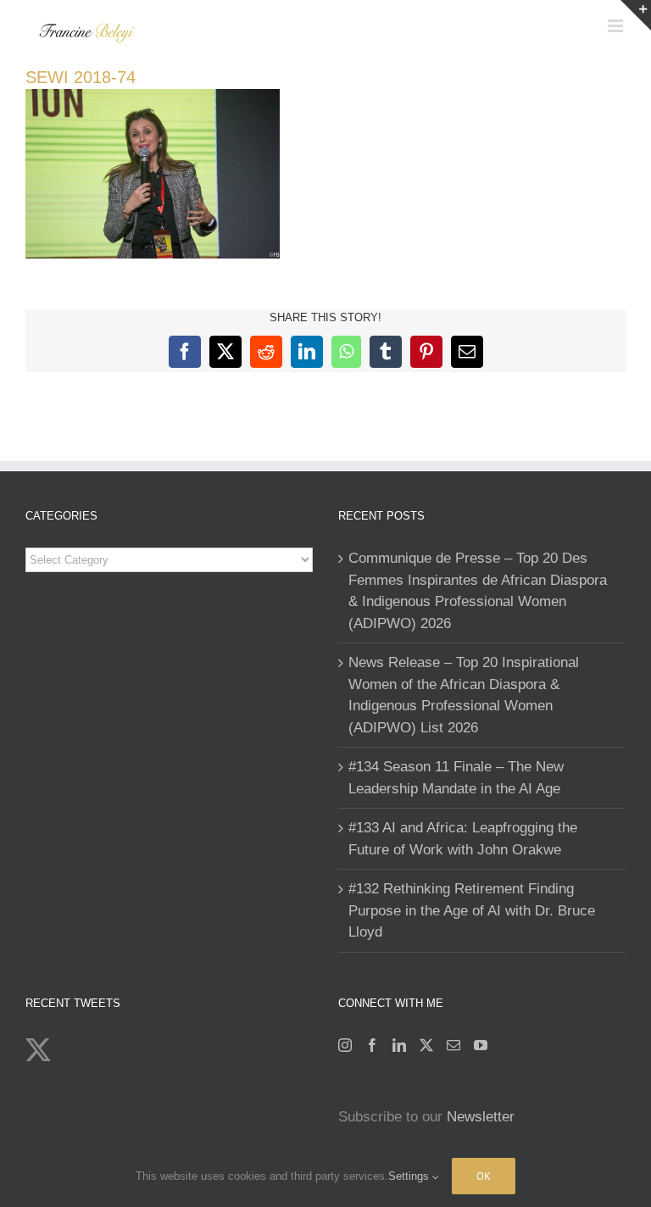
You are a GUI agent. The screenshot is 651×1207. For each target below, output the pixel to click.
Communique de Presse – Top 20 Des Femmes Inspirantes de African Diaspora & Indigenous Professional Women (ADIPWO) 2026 (477, 590)
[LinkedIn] (399, 1045)
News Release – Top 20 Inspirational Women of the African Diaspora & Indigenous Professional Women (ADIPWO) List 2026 (463, 695)
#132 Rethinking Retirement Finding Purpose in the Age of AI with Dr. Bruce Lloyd (471, 910)
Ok (483, 1176)
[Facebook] (372, 1045)
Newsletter (481, 1117)
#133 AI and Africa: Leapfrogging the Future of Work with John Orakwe (462, 839)
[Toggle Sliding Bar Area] (635, 15)
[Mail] (453, 1045)
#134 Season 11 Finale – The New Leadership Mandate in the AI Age (456, 778)
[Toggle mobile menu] (617, 26)
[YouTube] (480, 1045)
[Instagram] (345, 1045)
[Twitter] (426, 1045)
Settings (410, 1176)
